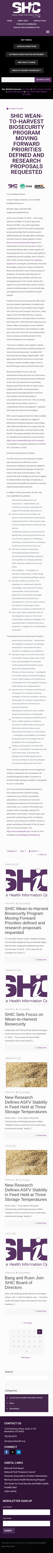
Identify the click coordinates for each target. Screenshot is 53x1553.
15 (24, 1342)
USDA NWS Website (15, 92)
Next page (25, 1357)
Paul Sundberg (24, 903)
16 (29, 1342)
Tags (22, 851)
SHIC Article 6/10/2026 (42, 89)
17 (34, 1342)
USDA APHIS (10, 1491)
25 (27, 1351)
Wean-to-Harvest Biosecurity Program (22, 243)
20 (19, 1346)
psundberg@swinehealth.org (28, 835)
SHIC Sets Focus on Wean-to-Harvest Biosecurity (24, 1019)
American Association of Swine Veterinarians (25, 1476)
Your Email (7, 1518)
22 (29, 1346)
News (11, 1403)
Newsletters (14, 1409)
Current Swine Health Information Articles (26, 1398)
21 (24, 1346)
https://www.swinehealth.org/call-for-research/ (25, 440)
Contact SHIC (40, 21)
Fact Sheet (26, 89)
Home (9, 21)
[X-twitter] (12, 1452)
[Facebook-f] (6, 1452)
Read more (42, 960)
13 (13, 1342)
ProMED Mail (10, 1487)
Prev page (28, 1323)
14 (19, 1342)
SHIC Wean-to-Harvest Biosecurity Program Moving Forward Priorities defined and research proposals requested (26, 920)
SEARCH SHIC (43, 79)
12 (40, 1337)
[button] (47, 32)
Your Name (7, 1507)
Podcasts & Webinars (26, 24)
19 (13, 1346)
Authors (34, 851)
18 (40, 1342)
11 (34, 1337)
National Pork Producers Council (19, 1472)
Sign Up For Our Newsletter (27, 27)
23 (34, 1346)
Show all (42, 854)
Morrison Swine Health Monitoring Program (24, 1479)
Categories (11, 851)
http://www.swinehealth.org (18, 831)
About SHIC (23, 21)
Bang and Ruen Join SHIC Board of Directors (24, 1283)
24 (40, 1346)
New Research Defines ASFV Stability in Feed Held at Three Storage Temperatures (26, 1104)
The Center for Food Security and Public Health (26, 1483)
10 (29, 1337)
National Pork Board (13, 1468)
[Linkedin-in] (18, 1452)
